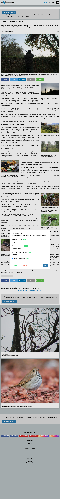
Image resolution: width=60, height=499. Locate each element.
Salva (45, 265)
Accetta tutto (17, 265)
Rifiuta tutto (25, 265)
